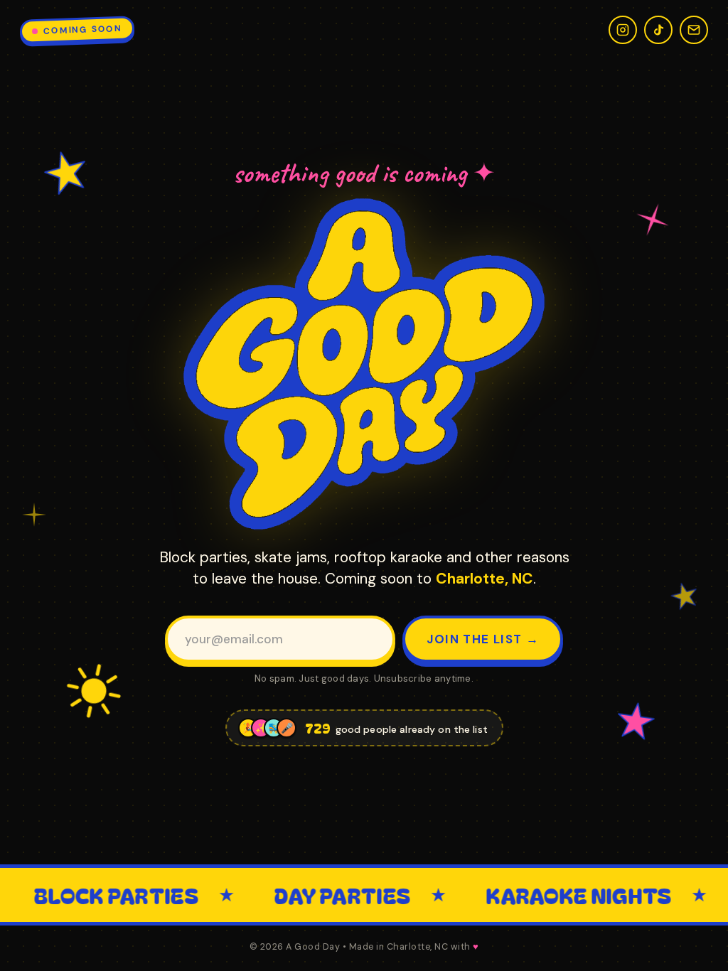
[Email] (694, 30)
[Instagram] (623, 30)
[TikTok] (658, 30)
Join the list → (483, 639)
